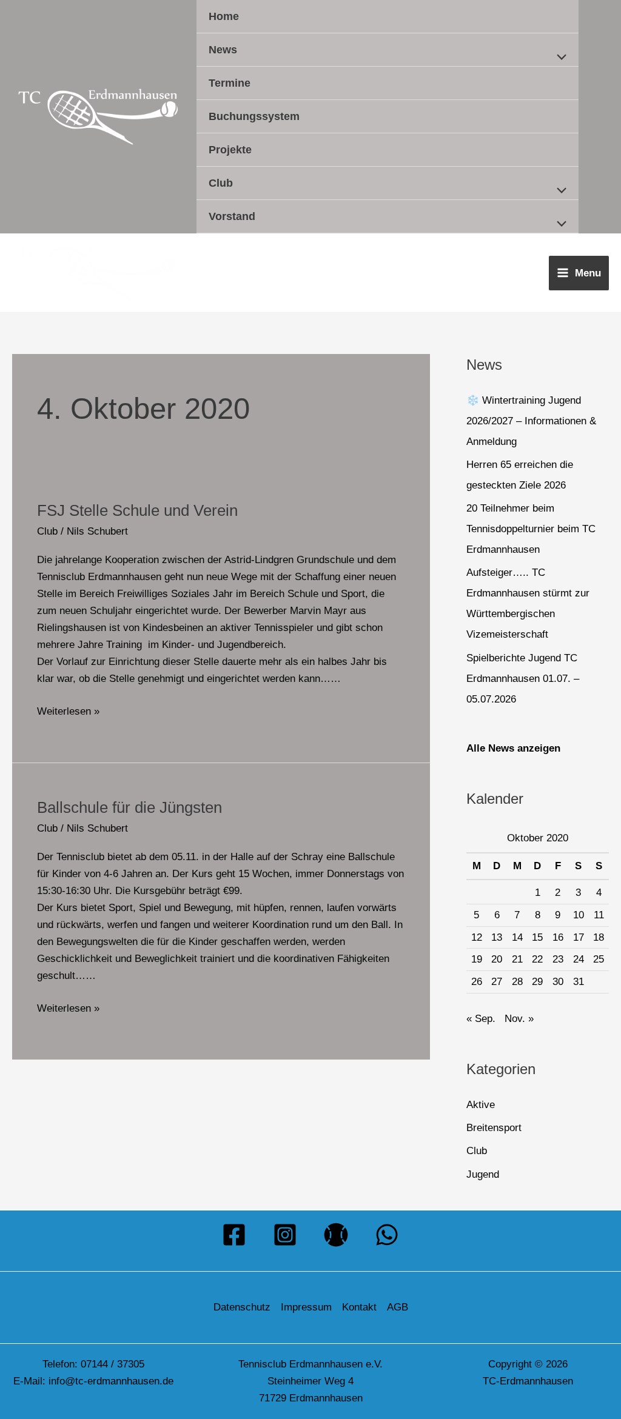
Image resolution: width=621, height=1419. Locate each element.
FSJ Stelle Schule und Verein (137, 510)
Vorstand (232, 216)
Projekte (230, 150)
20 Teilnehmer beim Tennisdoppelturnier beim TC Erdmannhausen (531, 528)
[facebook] (234, 1235)
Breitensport (494, 1128)
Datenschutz (241, 1307)
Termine (229, 83)
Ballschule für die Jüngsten (129, 807)
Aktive (480, 1104)
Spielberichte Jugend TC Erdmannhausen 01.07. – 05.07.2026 (522, 678)
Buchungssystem (254, 116)
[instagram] (285, 1235)
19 (476, 959)
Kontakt (359, 1307)
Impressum (306, 1307)
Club (221, 183)
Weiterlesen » (68, 710)
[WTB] (336, 1235)
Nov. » (519, 1018)
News (223, 50)
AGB (397, 1307)
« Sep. (480, 1018)
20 (496, 959)
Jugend (482, 1174)
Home (224, 16)
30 (557, 981)
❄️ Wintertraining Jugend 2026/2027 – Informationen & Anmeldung (531, 421)
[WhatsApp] (387, 1235)
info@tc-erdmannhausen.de (111, 1381)
